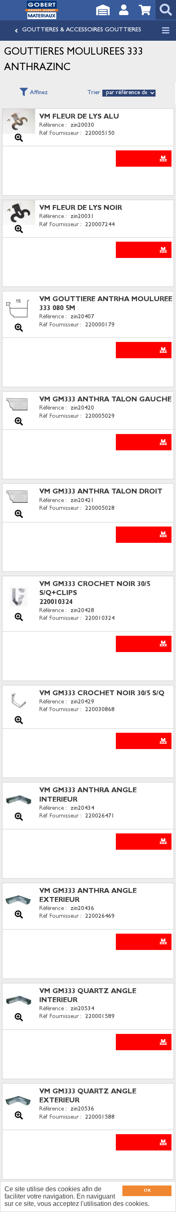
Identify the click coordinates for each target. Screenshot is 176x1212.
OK (147, 1191)
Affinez (39, 93)
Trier (93, 93)
